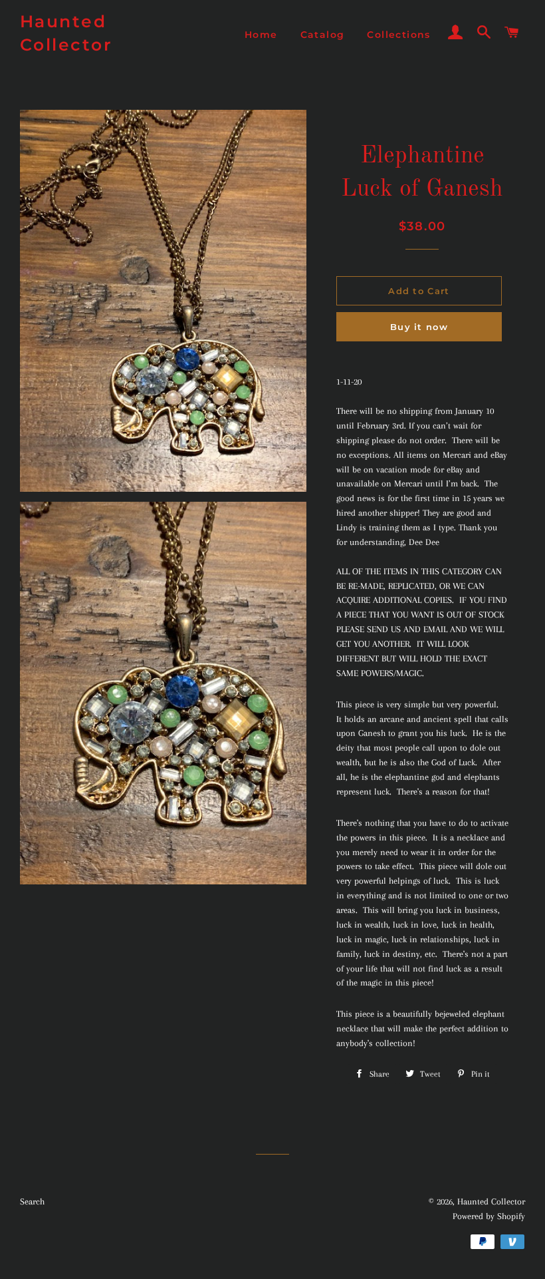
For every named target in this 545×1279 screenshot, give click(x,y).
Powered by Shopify (489, 1216)
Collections (398, 35)
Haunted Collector (66, 33)
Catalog (322, 35)
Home (261, 35)
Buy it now (419, 326)
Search (32, 1201)
